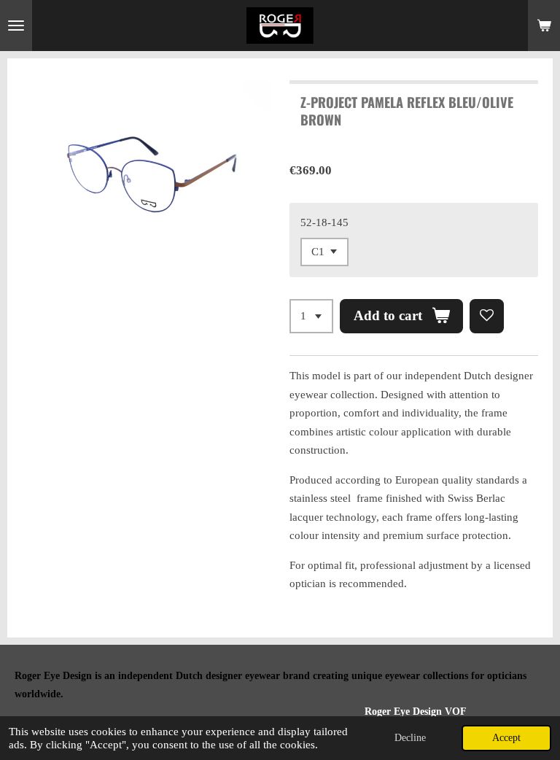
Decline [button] (410, 737)
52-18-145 (324, 222)
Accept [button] (506, 737)
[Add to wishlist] (487, 316)
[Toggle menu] (16, 25)
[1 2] (311, 316)
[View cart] (544, 25)
